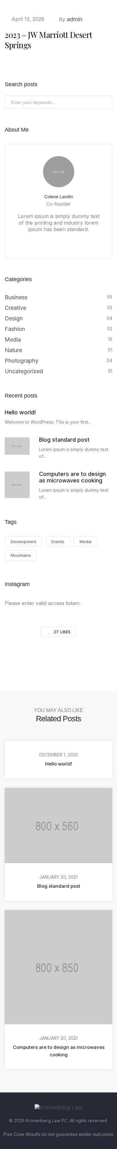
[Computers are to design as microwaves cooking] (17, 485)
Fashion (15, 329)
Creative (15, 308)
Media (13, 339)
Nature (13, 350)
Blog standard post (58, 886)
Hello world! (58, 764)
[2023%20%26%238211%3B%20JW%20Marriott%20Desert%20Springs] (26, 659)
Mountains (21, 555)
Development (23, 541)
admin (74, 19)
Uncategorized (24, 371)
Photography (21, 360)
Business (16, 297)
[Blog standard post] (17, 446)
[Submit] (106, 103)
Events (57, 541)
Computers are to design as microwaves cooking (59, 1050)
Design (14, 318)
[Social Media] (42, 242)
